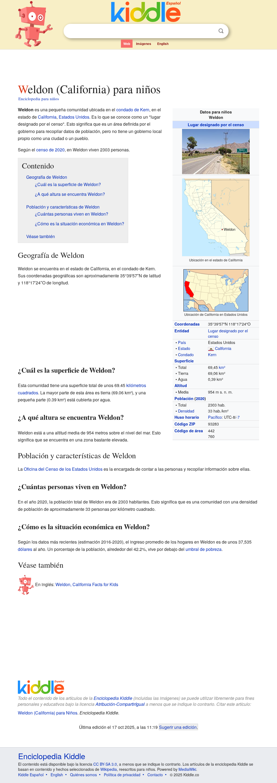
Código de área (188, 430)
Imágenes (143, 43)
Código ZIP (184, 424)
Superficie (184, 360)
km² (222, 367)
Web (126, 43)
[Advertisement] (138, 65)
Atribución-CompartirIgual (120, 704)
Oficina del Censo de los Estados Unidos (63, 469)
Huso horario (186, 417)
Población (183, 398)
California (223, 348)
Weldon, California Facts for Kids (86, 584)
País (182, 342)
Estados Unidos (74, 117)
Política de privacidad (122, 774)
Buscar (221, 31)
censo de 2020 (50, 150)
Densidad (186, 411)
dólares (25, 549)
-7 (238, 417)
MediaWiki (187, 769)
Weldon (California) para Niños (47, 713)
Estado (184, 348)
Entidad (181, 330)
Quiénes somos (83, 774)
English (163, 43)
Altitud (180, 385)
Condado (186, 354)
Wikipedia (108, 769)
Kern (212, 354)
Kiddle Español (31, 774)
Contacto (155, 774)
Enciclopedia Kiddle (113, 698)
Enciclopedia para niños (38, 98)
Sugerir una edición (178, 727)
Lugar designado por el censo (216, 124)
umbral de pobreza (204, 549)
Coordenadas (187, 324)
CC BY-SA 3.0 (105, 764)
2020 (200, 398)
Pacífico (215, 417)
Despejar (210, 31)
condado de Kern (132, 109)
